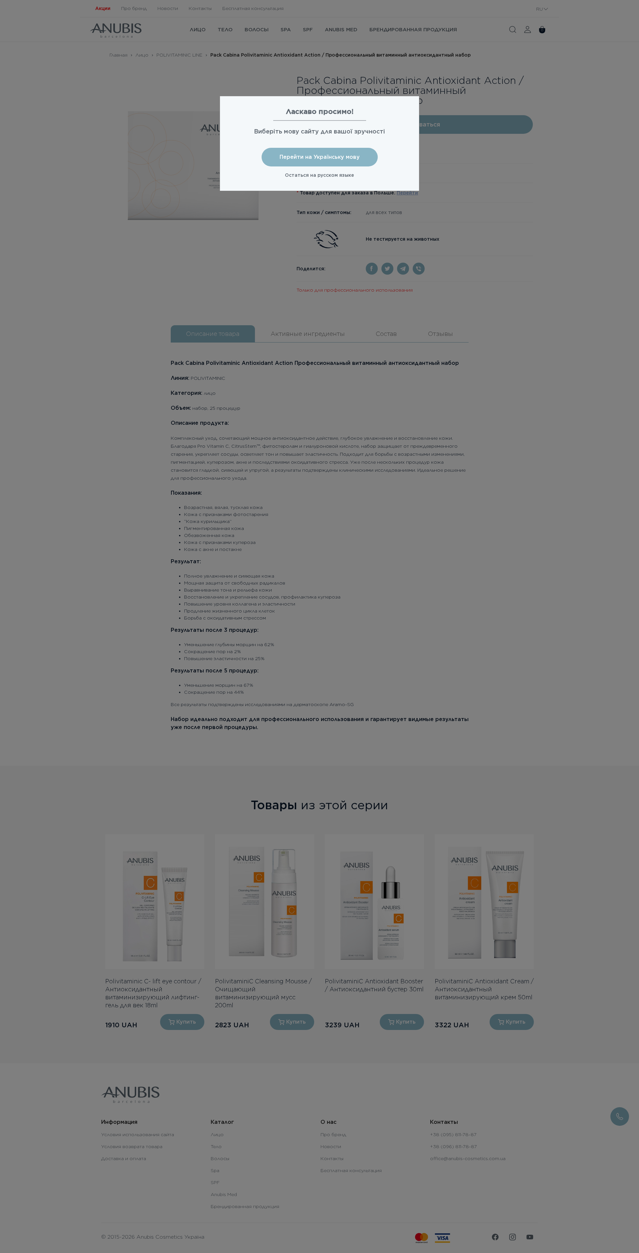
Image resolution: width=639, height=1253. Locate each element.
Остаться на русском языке (319, 175)
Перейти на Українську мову (320, 157)
